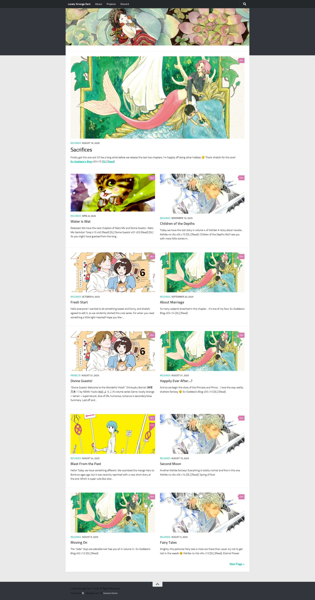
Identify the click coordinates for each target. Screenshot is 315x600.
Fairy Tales (168, 542)
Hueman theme (110, 593)
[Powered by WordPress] (83, 593)
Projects (111, 4)
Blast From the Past (86, 464)
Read (111, 161)
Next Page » (237, 564)
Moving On (79, 542)
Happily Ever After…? (176, 381)
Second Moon (170, 464)
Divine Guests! (81, 381)
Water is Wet (81, 221)
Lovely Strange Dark (79, 4)
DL (104, 161)
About (98, 4)
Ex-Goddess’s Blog (81, 161)
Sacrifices (81, 149)
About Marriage (172, 302)
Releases (76, 143)
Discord (124, 4)
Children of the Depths (177, 223)
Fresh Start (79, 302)
